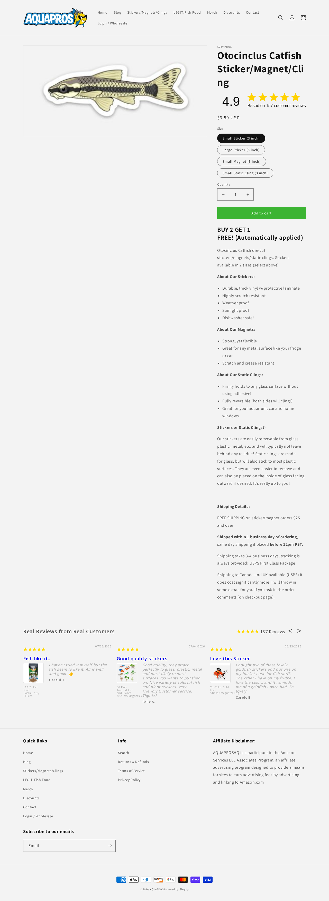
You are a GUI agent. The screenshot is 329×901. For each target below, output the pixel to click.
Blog (27, 761)
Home (28, 752)
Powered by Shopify (176, 889)
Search (123, 752)
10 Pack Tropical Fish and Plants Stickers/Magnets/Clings (127, 692)
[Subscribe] (109, 846)
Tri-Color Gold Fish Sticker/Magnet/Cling (220, 690)
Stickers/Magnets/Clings (43, 770)
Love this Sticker (230, 658)
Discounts (31, 798)
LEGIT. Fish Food (37, 779)
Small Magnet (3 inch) (242, 161)
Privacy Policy (129, 779)
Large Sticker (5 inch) (241, 150)
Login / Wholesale (38, 816)
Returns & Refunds (133, 761)
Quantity (223, 184)
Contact (29, 807)
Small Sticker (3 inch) (241, 138)
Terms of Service (131, 770)
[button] (280, 17)
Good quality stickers (142, 658)
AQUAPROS (157, 889)
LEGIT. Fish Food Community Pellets (31, 692)
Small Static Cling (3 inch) (245, 173)
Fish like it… (37, 658)
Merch (28, 789)
